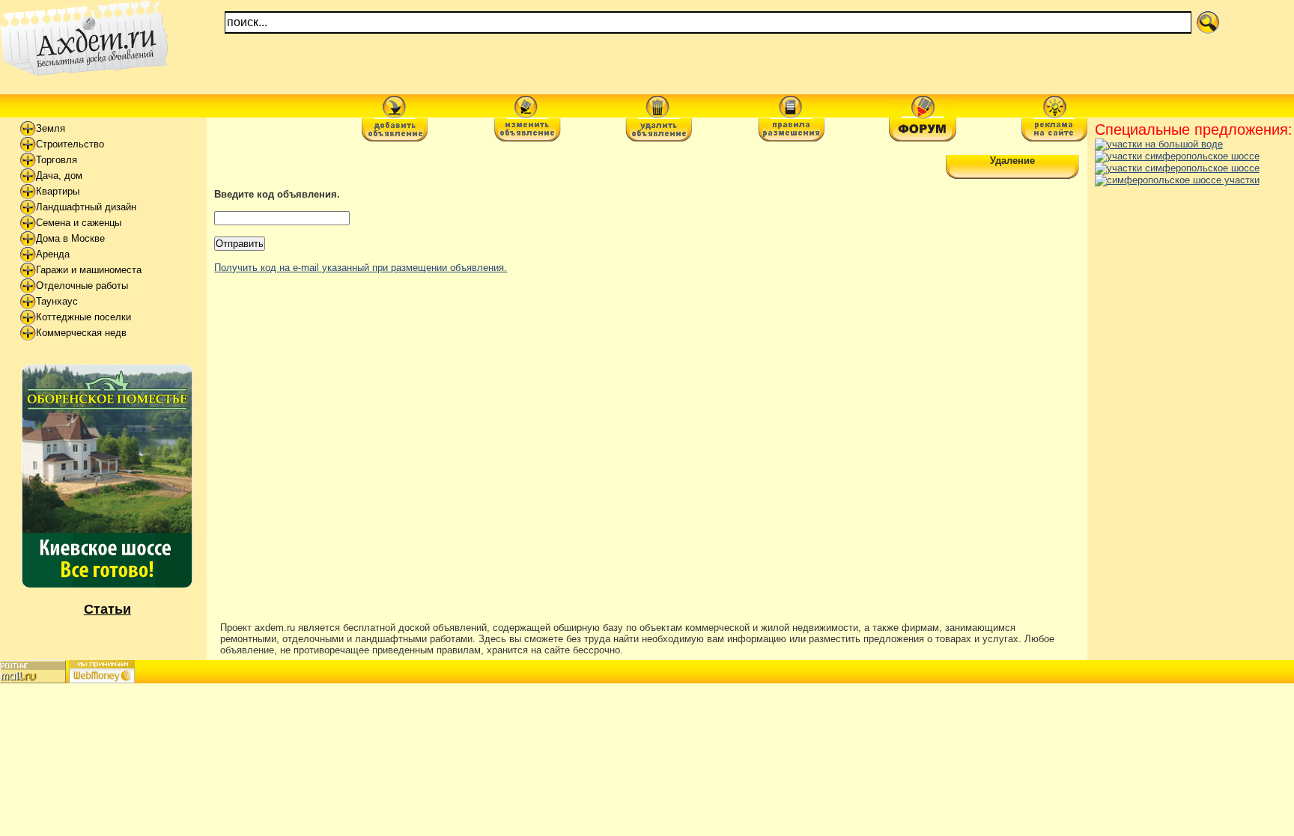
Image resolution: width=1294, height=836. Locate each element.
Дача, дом (59, 175)
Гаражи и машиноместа (89, 269)
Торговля (56, 159)
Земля (50, 128)
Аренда (53, 254)
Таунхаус (57, 301)
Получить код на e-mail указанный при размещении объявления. (360, 267)
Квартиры (57, 191)
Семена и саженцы (78, 222)
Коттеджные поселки (83, 317)
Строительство (70, 144)
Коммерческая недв (81, 332)
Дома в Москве (70, 238)
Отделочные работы (82, 285)
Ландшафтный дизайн (86, 207)
